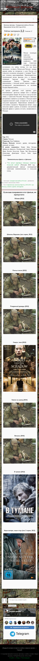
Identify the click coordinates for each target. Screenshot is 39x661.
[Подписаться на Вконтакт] (19, 619)
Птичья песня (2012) (20, 270)
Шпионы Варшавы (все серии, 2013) (19, 234)
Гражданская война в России (18, 181)
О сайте (11, 658)
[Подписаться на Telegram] (20, 634)
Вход (17, 2)
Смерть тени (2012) (19, 342)
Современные (10, 185)
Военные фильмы (19, 7)
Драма (14, 186)
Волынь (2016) (19, 436)
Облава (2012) (19, 198)
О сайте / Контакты (30, 2)
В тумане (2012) (19, 472)
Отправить (12, 605)
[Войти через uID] (9, 595)
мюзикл (9, 186)
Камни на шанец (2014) (19, 400)
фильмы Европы (20, 185)
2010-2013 (28, 185)
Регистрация (9, 2)
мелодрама (20, 186)
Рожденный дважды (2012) (19, 306)
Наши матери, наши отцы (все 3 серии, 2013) (19, 530)
